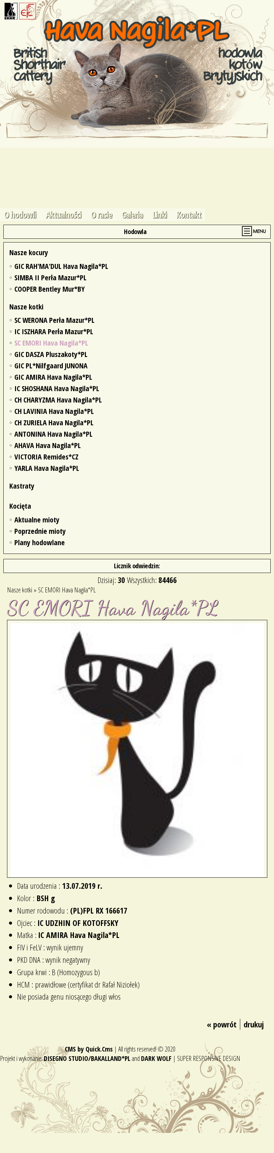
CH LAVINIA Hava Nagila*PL (54, 411)
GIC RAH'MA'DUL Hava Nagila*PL (61, 266)
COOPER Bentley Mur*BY (49, 289)
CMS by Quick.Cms (89, 1049)
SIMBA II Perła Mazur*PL (50, 277)
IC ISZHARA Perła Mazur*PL (53, 331)
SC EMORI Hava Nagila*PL (51, 343)
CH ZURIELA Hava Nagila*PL (54, 422)
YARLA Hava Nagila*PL (46, 468)
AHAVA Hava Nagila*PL (47, 445)
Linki (159, 215)
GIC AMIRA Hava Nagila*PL (53, 377)
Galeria (132, 215)
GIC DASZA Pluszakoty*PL (51, 354)
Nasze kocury (28, 252)
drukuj (254, 1024)
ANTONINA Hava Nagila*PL (53, 434)
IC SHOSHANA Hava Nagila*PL (56, 388)
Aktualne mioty (36, 519)
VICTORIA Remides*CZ (46, 456)
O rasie (101, 215)
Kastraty (21, 486)
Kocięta (20, 506)
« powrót (222, 1024)
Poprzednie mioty (40, 531)
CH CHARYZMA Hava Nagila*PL (58, 399)
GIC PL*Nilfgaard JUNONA (51, 365)
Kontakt (188, 215)
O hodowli (20, 215)
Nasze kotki (26, 306)
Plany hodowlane (39, 542)
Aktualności (64, 215)
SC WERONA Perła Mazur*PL (54, 320)
